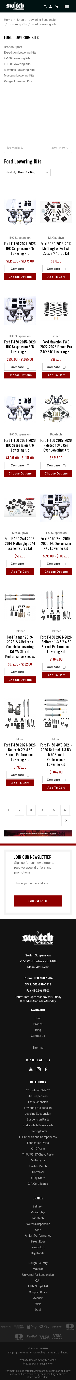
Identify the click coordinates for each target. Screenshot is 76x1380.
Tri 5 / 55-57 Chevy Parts (38, 1154)
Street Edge (38, 1241)
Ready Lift (38, 1247)
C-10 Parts (38, 1148)
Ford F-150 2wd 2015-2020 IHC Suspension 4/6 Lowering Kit (56, 543)
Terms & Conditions (57, 1352)
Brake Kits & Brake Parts (38, 1125)
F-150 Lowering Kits (17, 64)
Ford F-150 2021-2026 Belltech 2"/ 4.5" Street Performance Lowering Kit (20, 752)
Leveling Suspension (38, 1113)
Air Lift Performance (38, 1235)
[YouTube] (31, 1070)
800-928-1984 (43, 978)
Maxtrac (38, 1268)
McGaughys (38, 1212)
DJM (38, 1309)
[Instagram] (39, 1070)
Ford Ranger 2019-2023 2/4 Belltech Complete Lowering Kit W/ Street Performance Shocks (20, 646)
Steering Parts (38, 1131)
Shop (38, 1018)
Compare (18, 269)
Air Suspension (38, 1096)
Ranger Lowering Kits (18, 81)
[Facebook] (46, 1070)
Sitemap (38, 1047)
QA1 (38, 1280)
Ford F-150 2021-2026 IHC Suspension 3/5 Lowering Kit (20, 248)
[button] (38, 148)
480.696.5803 (41, 990)
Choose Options (20, 277)
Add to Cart (56, 277)
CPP (38, 1229)
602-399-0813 (42, 984)
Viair (38, 1304)
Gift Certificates (38, 1183)
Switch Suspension (38, 1224)
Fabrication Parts (38, 1142)
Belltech (38, 1206)
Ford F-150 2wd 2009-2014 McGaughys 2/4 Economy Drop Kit (20, 543)
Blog (38, 1030)
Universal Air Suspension (38, 1274)
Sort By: (11, 172)
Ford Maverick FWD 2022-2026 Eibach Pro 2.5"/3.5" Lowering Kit (56, 346)
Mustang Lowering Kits (19, 75)
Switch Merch (38, 1166)
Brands (38, 1024)
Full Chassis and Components (38, 1137)
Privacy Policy (37, 1352)
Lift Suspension (38, 1102)
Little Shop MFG (38, 1286)
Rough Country (38, 1263)
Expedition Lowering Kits (20, 52)
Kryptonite (38, 1253)
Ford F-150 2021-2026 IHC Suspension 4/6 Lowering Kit (20, 445)
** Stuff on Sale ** (38, 1090)
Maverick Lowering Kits (19, 70)
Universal (38, 1172)
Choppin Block (38, 1292)
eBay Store (38, 1177)
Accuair (38, 1298)
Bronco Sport (13, 47)
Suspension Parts (38, 1119)
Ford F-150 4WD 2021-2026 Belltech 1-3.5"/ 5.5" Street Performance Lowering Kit (56, 754)
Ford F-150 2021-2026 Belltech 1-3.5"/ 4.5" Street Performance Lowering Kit (56, 644)
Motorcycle (38, 1160)
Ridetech (38, 1218)
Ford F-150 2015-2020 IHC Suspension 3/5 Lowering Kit (20, 346)
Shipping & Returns (17, 1352)
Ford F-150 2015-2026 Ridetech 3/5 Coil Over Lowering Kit (56, 445)
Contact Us (38, 1035)
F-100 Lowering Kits (17, 58)
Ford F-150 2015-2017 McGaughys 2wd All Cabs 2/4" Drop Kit (56, 248)
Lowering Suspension (38, 1107)
